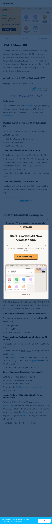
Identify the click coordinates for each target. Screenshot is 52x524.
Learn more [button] (17, 521)
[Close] (47, 222)
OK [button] (44, 521)
